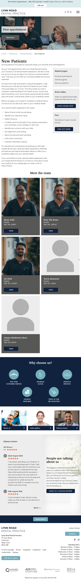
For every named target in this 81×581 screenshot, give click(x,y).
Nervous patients (61, 83)
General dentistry (26, 54)
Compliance (36, 550)
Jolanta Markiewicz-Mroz (15, 338)
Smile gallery (35, 428)
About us (6, 428)
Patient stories (61, 428)
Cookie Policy (6, 552)
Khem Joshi (9, 220)
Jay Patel (8, 279)
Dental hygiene (61, 80)
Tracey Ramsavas (51, 279)
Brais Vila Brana (51, 220)
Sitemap (15, 552)
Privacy (18, 550)
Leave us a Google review (60, 491)
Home (3, 54)
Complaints (27, 550)
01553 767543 (6, 166)
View (11, 231)
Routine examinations (63, 76)
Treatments (13, 54)
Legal (44, 550)
